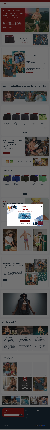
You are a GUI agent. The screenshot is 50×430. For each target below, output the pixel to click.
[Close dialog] (41, 206)
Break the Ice (25, 220)
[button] (25, 216)
